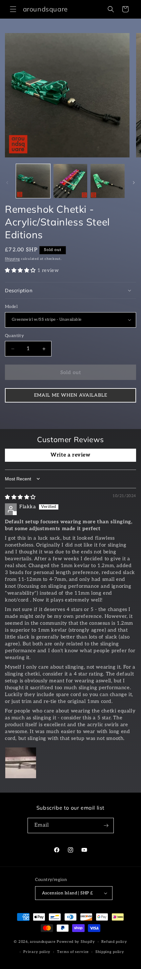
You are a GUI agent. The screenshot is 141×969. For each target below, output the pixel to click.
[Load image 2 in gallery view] (70, 181)
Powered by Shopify (76, 942)
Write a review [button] (70, 455)
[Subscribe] (106, 825)
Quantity (14, 335)
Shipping (12, 259)
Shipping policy (109, 952)
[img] (20, 497)
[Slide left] (7, 182)
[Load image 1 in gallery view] (33, 181)
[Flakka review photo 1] (20, 763)
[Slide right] (134, 182)
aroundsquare (42, 942)
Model (11, 306)
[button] (13, 9)
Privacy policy (36, 952)
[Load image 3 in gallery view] (108, 181)
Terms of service (73, 952)
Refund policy (114, 942)
